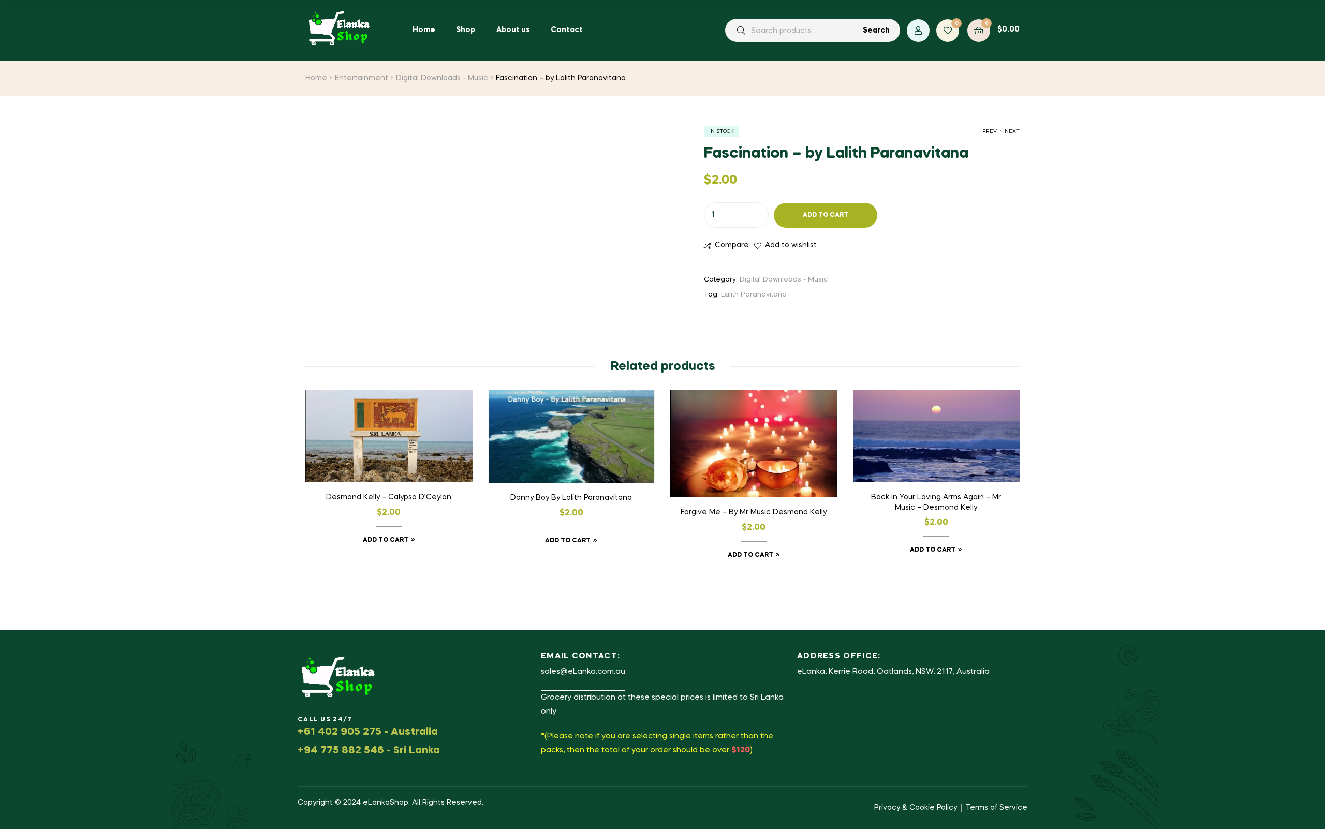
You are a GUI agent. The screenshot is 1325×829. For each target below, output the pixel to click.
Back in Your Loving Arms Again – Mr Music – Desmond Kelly (936, 502)
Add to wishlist (791, 245)
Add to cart (825, 215)
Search (876, 30)
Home (316, 78)
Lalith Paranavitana (754, 294)
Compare (732, 245)
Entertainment (361, 78)
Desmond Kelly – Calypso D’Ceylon (388, 497)
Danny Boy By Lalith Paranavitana (571, 497)
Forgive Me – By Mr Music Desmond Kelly (754, 512)
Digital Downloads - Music (442, 78)
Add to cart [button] (385, 540)
